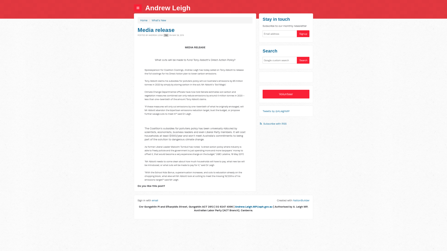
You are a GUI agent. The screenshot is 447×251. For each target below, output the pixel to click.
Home (143, 20)
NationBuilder (301, 200)
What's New (159, 20)
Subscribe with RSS (275, 123)
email (155, 200)
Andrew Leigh (167, 8)
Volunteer (286, 94)
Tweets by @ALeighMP (276, 111)
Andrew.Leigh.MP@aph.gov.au (254, 206)
